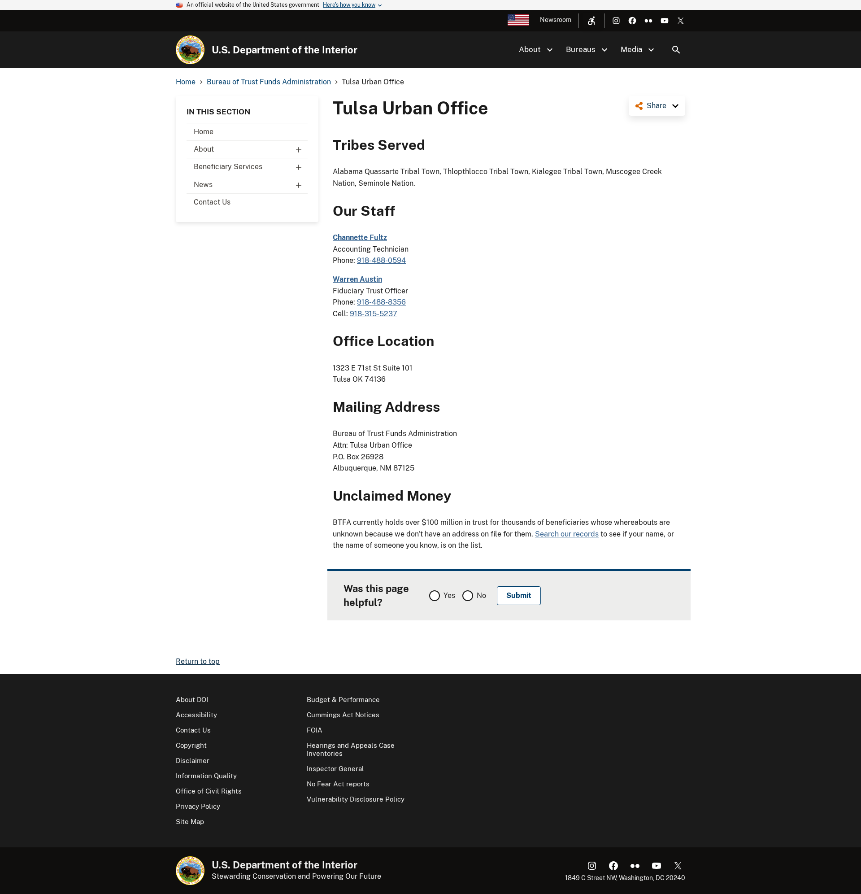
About (204, 149)
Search (676, 50)
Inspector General (335, 768)
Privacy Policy (198, 806)
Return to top (198, 661)
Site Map (190, 821)
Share (656, 105)
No (481, 595)
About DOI (192, 699)
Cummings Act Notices (343, 715)
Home (203, 131)
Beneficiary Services (228, 166)
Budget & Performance (343, 699)
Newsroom (555, 20)
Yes (449, 595)
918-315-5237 (373, 314)
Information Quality (206, 776)
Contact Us (212, 202)
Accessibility (196, 715)
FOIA (314, 730)
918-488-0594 (381, 260)
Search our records (567, 534)
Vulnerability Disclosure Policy (355, 799)
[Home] (190, 49)
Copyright (191, 745)
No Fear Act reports (338, 784)
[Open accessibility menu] (591, 20)
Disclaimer (192, 760)
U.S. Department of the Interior (284, 50)
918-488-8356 (381, 302)
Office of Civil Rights (209, 791)
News (203, 184)
